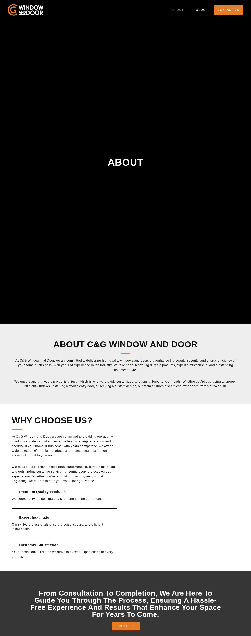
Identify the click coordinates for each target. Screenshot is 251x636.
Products (200, 9)
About (178, 9)
